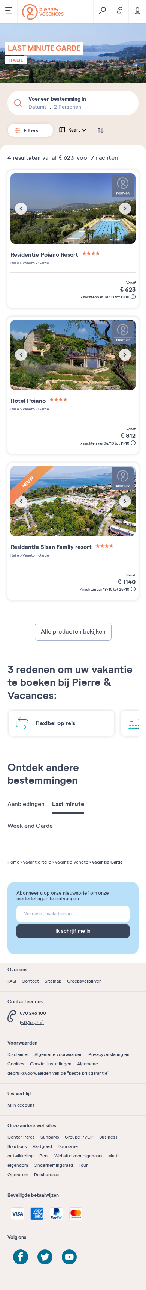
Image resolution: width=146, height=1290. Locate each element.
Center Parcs (21, 1137)
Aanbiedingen (26, 804)
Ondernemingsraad (53, 1165)
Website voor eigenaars (78, 1155)
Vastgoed (42, 1146)
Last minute (68, 804)
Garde (43, 262)
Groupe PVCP (79, 1137)
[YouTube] (69, 1256)
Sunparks (49, 1137)
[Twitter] (44, 1256)
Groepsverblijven (84, 981)
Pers (44, 1155)
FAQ (11, 981)
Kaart (74, 130)
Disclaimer (18, 1054)
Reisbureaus (47, 1174)
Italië (16, 60)
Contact (30, 981)
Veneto (28, 262)
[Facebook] (20, 1256)
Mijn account (20, 1105)
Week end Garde (30, 826)
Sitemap (53, 981)
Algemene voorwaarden (58, 1054)
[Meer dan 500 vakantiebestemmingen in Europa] (43, 11)
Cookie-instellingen (51, 1063)
